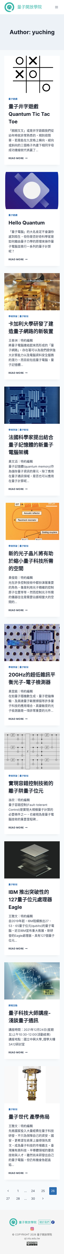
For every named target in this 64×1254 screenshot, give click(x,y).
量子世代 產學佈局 (29, 1117)
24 (33, 1191)
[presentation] (32, 74)
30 (33, 1198)
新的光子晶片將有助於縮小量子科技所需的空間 (31, 561)
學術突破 (13, 316)
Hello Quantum (27, 223)
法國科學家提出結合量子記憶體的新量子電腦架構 (31, 444)
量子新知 (24, 316)
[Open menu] (56, 7)
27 (8, 1198)
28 (18, 1198)
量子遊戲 (13, 99)
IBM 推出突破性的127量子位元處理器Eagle (30, 899)
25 (43, 1191)
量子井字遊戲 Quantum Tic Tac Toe (29, 114)
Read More (18, 158)
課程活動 (13, 1005)
